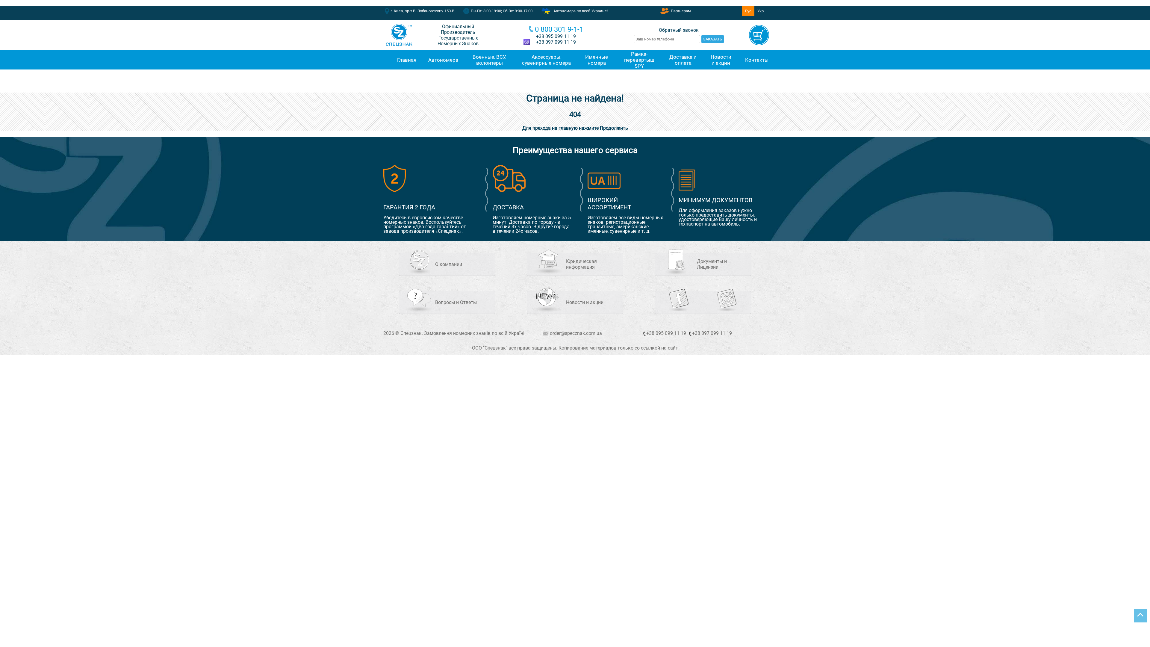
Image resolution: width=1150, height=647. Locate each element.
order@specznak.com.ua (576, 333)
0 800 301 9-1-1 (559, 29)
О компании (448, 264)
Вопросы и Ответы (456, 302)
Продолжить (614, 128)
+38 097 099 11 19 (712, 333)
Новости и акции (584, 302)
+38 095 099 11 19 (556, 36)
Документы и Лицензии (712, 264)
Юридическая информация (581, 264)
